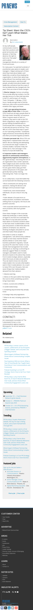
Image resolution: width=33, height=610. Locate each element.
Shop (3, 519)
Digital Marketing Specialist (16, 486)
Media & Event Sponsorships (10, 530)
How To (23, 22)
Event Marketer (6, 581)
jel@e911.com (7, 328)
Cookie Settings (6, 549)
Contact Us (5, 566)
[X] (5, 608)
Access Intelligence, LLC (12, 603)
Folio (3, 579)
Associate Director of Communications (14, 473)
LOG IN (27, 2)
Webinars (5, 555)
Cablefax (4, 575)
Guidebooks (5, 543)
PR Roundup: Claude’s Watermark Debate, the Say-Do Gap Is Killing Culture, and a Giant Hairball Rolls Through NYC (14, 423)
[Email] (12, 608)
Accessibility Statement (8, 553)
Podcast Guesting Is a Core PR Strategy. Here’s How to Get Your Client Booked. (17, 372)
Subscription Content (11, 26)
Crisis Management (10, 22)
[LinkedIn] (9, 608)
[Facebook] (2, 608)
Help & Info (5, 521)
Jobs (3, 545)
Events (4, 541)
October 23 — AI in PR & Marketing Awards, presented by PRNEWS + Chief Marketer (16, 408)
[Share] (16, 608)
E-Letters (4, 539)
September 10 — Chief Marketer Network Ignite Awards (16, 397)
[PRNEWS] (16, 5)
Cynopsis (4, 577)
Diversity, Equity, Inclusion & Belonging (13, 551)
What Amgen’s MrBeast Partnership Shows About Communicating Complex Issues (17, 356)
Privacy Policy (6, 547)
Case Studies (6, 517)
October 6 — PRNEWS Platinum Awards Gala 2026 (15, 402)
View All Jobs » (8, 469)
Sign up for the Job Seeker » (12, 467)
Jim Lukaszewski (17, 42)
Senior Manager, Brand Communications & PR (14, 481)
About (4, 564)
